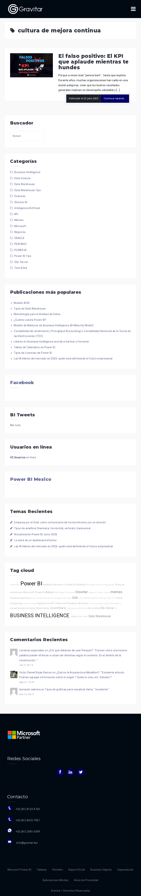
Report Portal (76, 869)
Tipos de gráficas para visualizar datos (69, 689)
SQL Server (21, 262)
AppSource (43, 603)
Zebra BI (27, 603)
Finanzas (20, 196)
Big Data (106, 598)
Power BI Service (67, 592)
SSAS (56, 592)
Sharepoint (116, 603)
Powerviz (92, 592)
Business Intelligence (27, 172)
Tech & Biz (20, 267)
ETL (113, 598)
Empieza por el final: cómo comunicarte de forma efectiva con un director (60, 522)
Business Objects (101, 869)
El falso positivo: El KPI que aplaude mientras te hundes (93, 62)
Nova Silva (94, 608)
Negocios (20, 232)
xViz (81, 598)
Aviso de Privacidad (86, 880)
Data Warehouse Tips (27, 190)
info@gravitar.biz (27, 842)
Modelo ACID (22, 302)
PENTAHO (20, 244)
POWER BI (20, 250)
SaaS (34, 603)
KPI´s (53, 603)
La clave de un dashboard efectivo (35, 540)
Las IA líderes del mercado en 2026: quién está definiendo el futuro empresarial (63, 358)
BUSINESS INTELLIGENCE (40, 616)
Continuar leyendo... (115, 98)
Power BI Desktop (76, 584)
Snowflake (15, 585)
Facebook (22, 382)
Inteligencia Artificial (27, 208)
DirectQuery (43, 608)
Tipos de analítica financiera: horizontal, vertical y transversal (52, 528)
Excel (74, 616)
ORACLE (19, 238)
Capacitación (125, 869)
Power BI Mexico (30, 479)
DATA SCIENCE (91, 598)
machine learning (19, 598)
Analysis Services (53, 584)
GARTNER (83, 616)
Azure (49, 592)
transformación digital (99, 603)
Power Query (104, 592)
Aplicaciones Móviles (55, 880)
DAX (75, 598)
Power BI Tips (22, 255)
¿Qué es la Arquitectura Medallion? (78, 672)
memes (116, 592)
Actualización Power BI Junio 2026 (35, 534)
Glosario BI (21, 202)
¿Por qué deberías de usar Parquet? (71, 650)
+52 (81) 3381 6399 (28, 831)
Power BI (31, 583)
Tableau (42, 869)
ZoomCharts (58, 608)
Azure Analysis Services (59, 598)
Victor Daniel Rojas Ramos (35, 672)
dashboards (108, 585)
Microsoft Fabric (94, 585)
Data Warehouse (24, 184)
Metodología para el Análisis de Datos (37, 314)
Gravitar (81, 592)
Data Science (22, 178)
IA (65, 585)
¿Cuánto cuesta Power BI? (30, 319)
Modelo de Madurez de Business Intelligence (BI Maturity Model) (53, 325)
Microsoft (20, 226)
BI (116, 608)
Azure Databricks (38, 598)
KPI (16, 214)
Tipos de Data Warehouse (30, 308)
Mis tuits (15, 425)
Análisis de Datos (78, 603)
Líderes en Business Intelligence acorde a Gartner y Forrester (51, 341)
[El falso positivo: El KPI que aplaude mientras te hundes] (31, 65)
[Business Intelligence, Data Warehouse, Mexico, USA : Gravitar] (25, 8)
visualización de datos (23, 608)
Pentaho (57, 869)
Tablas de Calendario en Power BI (34, 347)
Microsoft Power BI (34, 592)
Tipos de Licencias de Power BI (33, 352)
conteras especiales (31, 650)
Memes (19, 220)
